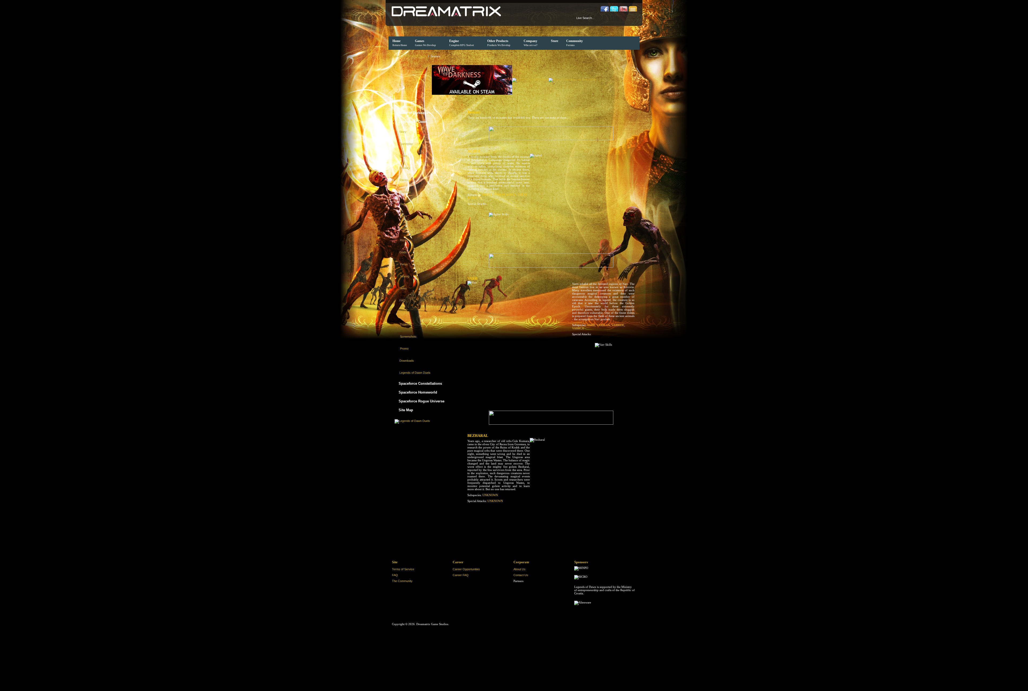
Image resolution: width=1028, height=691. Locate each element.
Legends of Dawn (415, 56)
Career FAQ (460, 575)
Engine (461, 43)
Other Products (498, 43)
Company (531, 43)
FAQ (395, 575)
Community (574, 43)
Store (554, 41)
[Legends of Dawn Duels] (412, 420)
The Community (402, 581)
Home (399, 43)
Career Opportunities (466, 569)
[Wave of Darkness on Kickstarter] (572, 79)
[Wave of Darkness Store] (530, 79)
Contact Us (520, 575)
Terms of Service (403, 569)
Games (425, 43)
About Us (519, 569)
